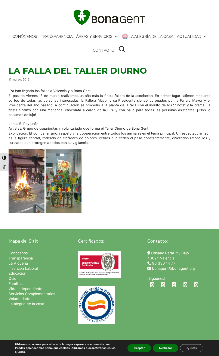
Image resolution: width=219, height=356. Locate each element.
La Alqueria (19, 263)
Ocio (12, 278)
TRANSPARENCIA (57, 36)
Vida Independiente (25, 289)
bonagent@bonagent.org (173, 268)
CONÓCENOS (24, 36)
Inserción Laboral (23, 268)
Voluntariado (19, 299)
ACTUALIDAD (189, 36)
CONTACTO (103, 50)
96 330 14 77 (163, 263)
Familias (16, 283)
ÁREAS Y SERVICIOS (94, 36)
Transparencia (21, 258)
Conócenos (18, 253)
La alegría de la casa (26, 304)
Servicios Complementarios (32, 294)
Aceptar (139, 348)
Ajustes (191, 348)
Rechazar (165, 348)
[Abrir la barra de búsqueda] (122, 49)
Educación (18, 273)
